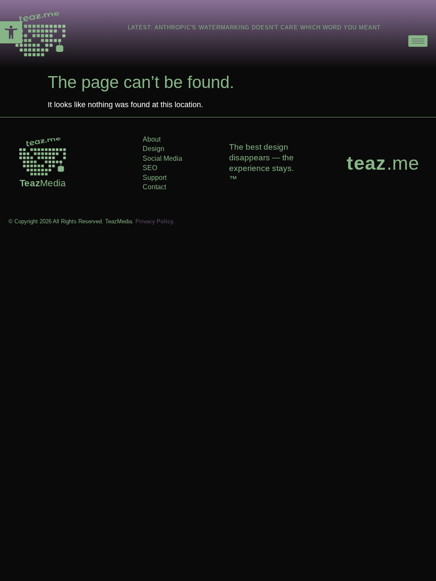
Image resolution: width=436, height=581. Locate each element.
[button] (11, 32)
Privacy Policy (154, 221)
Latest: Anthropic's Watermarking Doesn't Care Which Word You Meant (254, 27)
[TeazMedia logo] (42, 156)
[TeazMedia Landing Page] (38, 34)
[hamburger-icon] (417, 41)
